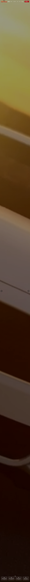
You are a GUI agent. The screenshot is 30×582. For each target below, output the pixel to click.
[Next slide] (28, 291)
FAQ (17, 1)
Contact (14, 1)
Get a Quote (22, 1)
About (11, 1)
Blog (20, 1)
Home (8, 1)
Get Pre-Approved (26, 1)
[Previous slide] (1, 291)
